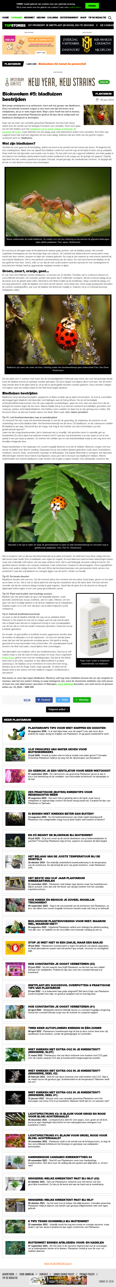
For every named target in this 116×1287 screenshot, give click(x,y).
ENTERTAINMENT (69, 17)
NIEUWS (41, 17)
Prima (92, 5)
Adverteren (8, 1274)
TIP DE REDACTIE (97, 17)
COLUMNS (52, 17)
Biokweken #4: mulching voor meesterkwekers (70, 64)
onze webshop (65, 684)
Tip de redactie (10, 1278)
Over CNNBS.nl (26, 1274)
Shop (83, 17)
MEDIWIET (29, 17)
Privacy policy (87, 1274)
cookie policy (75, 7)
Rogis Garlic (8, 657)
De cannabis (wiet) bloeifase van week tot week (72, 25)
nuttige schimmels (63, 129)
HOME (5, 17)
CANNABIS (16, 17)
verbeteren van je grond (41, 129)
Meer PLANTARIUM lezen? (58, 1263)
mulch (18, 132)
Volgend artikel (57, 709)
